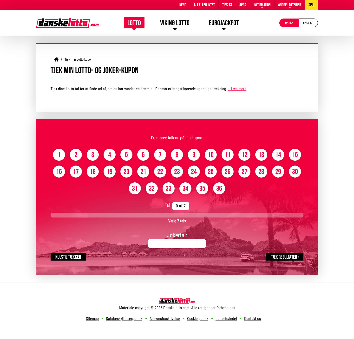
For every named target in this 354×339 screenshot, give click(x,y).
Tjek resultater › (285, 257)
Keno (182, 4)
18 (93, 171)
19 (109, 171)
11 (227, 155)
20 (126, 171)
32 (152, 188)
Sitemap (92, 318)
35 (202, 188)
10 (211, 155)
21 (143, 171)
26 (227, 171)
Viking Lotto (175, 23)
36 (219, 188)
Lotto (134, 23)
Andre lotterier (289, 4)
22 (160, 171)
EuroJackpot (224, 23)
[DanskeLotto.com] (67, 20)
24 (194, 171)
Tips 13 (227, 4)
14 (278, 155)
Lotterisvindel (226, 318)
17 (76, 171)
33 (168, 188)
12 (244, 155)
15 (295, 155)
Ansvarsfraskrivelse (165, 318)
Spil (311, 4)
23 (177, 171)
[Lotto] (56, 59)
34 (185, 188)
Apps (242, 4)
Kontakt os (252, 318)
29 (278, 171)
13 (261, 155)
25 (211, 171)
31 (135, 188)
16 (59, 171)
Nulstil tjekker (68, 257)
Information (262, 4)
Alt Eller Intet (204, 4)
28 (261, 171)
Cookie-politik (197, 318)
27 (244, 171)
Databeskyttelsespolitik (124, 318)
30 (295, 171)
